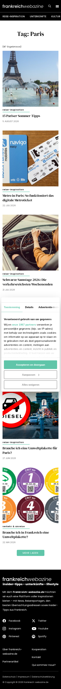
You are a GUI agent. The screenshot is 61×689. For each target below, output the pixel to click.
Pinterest (14, 636)
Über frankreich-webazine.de (12, 651)
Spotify (42, 636)
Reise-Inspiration (14, 16)
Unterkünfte (38, 16)
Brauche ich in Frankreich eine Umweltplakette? (26, 534)
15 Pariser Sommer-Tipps (21, 116)
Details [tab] (29, 307)
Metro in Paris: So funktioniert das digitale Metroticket (28, 197)
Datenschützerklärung (43, 676)
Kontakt (36, 657)
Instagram (15, 628)
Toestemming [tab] (12, 307)
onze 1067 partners (24, 324)
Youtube (43, 628)
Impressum (24, 676)
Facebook (14, 620)
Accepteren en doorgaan (30, 364)
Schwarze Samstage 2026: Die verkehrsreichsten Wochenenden (28, 281)
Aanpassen (28, 374)
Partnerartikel (10, 661)
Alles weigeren (30, 384)
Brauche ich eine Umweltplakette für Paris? (30, 450)
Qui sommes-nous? (44, 665)
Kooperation (39, 649)
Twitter (42, 620)
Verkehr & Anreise (14, 526)
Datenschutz (9, 676)
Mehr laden (30, 553)
